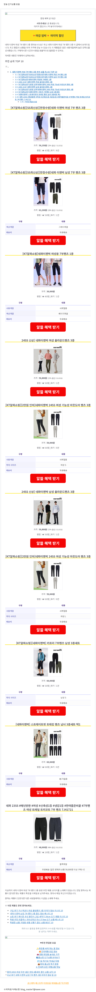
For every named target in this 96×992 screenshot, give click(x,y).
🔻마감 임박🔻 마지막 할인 (48, 35)
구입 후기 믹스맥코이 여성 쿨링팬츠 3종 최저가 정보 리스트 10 (36, 910)
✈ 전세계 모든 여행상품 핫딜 (48, 966)
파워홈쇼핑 (56, 983)
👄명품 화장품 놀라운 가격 (48, 954)
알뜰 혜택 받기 (48, 159)
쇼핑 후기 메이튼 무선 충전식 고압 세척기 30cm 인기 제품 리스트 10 (39, 916)
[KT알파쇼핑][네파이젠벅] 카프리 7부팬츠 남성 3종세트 (39, 92)
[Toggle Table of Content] (7, 66)
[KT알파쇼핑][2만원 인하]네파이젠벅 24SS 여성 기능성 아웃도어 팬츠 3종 (45, 84)
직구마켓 (65, 983)
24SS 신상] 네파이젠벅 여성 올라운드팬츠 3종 (35, 82)
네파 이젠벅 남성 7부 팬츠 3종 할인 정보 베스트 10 (31, 913)
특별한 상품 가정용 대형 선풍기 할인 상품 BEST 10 (31, 922)
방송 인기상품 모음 (12, 4)
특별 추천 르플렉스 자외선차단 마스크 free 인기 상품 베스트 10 (37, 919)
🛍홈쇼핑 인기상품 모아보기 (48, 957)
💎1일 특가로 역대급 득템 (48, 960)
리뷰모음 (47, 983)
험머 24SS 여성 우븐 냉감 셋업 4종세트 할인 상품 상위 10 (31, 971)
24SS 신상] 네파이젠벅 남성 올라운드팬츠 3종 (35, 87)
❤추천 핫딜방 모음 (31, 102)
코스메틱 (31, 983)
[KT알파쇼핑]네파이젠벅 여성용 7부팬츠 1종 (35, 79)
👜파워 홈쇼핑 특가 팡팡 (48, 963)
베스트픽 (39, 983)
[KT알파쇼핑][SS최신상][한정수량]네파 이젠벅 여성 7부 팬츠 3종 (42, 74)
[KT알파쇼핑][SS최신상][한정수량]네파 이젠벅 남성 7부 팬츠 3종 (42, 77)
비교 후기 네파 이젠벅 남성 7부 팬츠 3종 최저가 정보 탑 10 (31, 974)
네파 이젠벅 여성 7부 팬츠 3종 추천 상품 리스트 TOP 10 (34, 71)
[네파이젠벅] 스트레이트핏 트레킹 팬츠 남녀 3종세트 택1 (39, 94)
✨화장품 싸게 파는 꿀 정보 (48, 948)
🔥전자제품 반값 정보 (48, 951)
